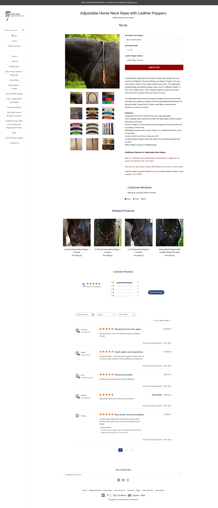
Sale (14, 133)
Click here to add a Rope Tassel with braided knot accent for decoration (154, 167)
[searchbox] (83, 314)
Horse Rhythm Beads (14, 94)
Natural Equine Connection (123, 18)
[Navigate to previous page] (115, 450)
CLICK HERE (137, 174)
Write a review (150, 193)
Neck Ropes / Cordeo (14, 87)
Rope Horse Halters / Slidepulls (14, 73)
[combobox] (106, 315)
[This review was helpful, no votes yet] (164, 343)
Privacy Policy (107, 490)
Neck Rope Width (131, 45)
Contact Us (14, 143)
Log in (14, 41)
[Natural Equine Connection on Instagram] (127, 481)
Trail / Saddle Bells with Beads (14, 100)
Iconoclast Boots (14, 107)
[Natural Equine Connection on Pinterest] (123, 481)
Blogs (138, 490)
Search (84, 490)
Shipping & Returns (95, 490)
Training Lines (14, 67)
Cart (15, 36)
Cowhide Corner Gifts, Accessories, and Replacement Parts (14, 124)
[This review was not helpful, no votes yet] (169, 343)
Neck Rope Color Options (134, 35)
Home (14, 56)
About (14, 61)
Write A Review (156, 292)
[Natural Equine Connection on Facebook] (118, 481)
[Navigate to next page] (131, 450)
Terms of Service (119, 490)
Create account (14, 46)
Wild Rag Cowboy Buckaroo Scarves (14, 114)
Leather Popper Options (134, 56)
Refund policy (159, 490)
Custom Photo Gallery (14, 138)
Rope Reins (14, 80)
